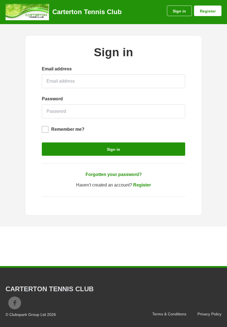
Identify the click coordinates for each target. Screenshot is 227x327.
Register (208, 11)
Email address (57, 69)
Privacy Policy (209, 314)
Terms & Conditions (169, 314)
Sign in (179, 11)
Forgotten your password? (114, 174)
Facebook (14, 303)
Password (52, 98)
